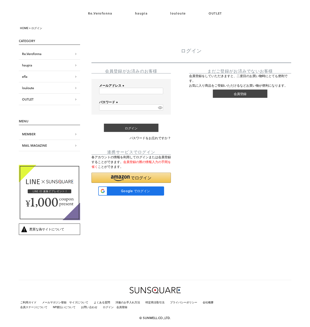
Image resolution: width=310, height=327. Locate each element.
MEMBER (29, 134)
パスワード (109, 102)
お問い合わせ (89, 307)
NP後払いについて (64, 307)
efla (24, 76)
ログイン (108, 307)
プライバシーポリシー (183, 302)
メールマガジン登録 (54, 302)
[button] (131, 178)
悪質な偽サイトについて (46, 229)
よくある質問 (102, 302)
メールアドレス (112, 85)
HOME (24, 28)
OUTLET (215, 13)
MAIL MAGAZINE (34, 145)
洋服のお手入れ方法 (128, 302)
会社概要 (208, 302)
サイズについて (78, 302)
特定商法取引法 (155, 302)
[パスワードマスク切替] (160, 108)
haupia (141, 13)
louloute (178, 13)
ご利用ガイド (28, 302)
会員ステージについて (33, 307)
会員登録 (121, 307)
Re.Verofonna (100, 13)
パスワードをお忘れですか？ (150, 138)
